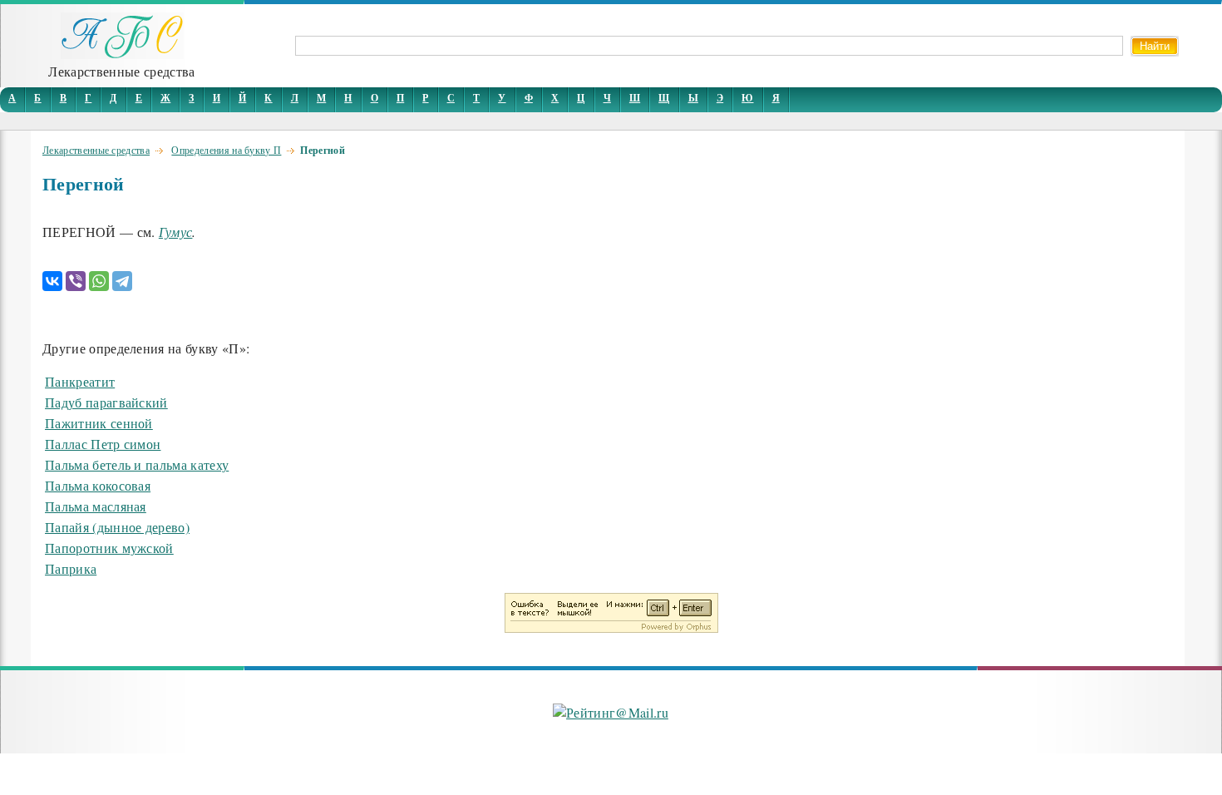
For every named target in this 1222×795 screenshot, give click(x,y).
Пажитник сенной (99, 423)
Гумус (176, 231)
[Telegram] (122, 281)
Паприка (70, 568)
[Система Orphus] (611, 627)
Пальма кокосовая (97, 485)
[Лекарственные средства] (122, 53)
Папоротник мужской (109, 547)
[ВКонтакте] (52, 281)
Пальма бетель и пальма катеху (137, 464)
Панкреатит (80, 381)
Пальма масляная (95, 506)
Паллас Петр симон (102, 443)
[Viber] (76, 281)
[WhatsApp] (99, 281)
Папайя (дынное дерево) (117, 527)
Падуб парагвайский (106, 402)
